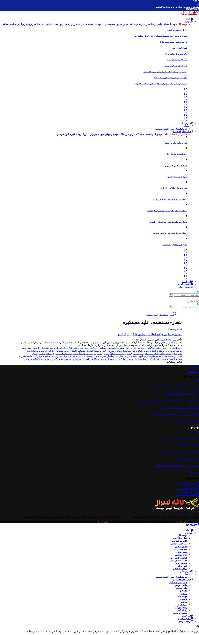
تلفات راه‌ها (56, 351)
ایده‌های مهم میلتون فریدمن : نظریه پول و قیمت (170, 199)
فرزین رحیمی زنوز (178, 557)
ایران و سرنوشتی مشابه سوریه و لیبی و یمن (117, 351)
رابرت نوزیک (181, 607)
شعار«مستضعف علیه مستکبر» (164, 356)
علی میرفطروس (179, 541)
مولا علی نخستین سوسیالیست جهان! (173, 42)
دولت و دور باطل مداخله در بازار (175, 54)
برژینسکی (92, 351)
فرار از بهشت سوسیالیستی (177, 30)
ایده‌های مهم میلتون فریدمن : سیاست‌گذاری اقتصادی (168, 222)
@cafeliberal (193, 371)
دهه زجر (134, 353)
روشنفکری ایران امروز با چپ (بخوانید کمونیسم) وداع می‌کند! (165, 72)
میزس (184, 593)
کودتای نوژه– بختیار (66, 359)
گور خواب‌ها (30, 359)
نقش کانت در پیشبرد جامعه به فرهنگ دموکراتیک (177, 466)
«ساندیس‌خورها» (138, 348)
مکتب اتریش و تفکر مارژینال (177, 154)
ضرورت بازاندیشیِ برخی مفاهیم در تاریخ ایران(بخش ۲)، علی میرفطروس (160, 36)
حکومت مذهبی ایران (147, 353)
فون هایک (182, 596)
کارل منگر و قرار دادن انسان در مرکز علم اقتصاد (178, 452)
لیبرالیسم (186, 281)
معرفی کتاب (184, 284)
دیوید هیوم (182, 604)
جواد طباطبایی (180, 538)
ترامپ (85, 351)
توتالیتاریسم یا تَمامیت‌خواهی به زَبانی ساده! (180, 438)
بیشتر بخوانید (33, 631)
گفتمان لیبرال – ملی (179, 48)
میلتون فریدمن (180, 613)
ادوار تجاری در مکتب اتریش (177, 177)
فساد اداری (96, 356)
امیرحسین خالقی (179, 543)
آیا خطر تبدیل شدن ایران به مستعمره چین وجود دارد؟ (175, 415)
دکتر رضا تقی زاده (121, 353)
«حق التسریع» (175, 348)
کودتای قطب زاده (84, 359)
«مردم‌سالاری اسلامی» (100, 348)
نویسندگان (182, 535)
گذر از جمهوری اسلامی (46, 359)
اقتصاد (187, 126)
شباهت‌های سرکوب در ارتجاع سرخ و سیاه (180, 408)
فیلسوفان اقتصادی (182, 131)
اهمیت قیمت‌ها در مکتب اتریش (176, 166)
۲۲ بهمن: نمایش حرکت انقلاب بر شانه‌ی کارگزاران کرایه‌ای (149, 334)
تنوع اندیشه (46, 351)
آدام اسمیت (181, 588)
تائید (41, 631)
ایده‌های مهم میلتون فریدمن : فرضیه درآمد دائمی (170, 233)
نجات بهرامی (181, 554)
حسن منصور (181, 546)
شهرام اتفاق (181, 566)
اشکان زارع (181, 563)
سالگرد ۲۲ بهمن (76, 353)
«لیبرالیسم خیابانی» (120, 348)
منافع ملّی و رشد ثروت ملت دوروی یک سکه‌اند (170, 78)
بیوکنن (184, 602)
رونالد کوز (182, 610)
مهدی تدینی (181, 552)
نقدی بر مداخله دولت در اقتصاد (176, 143)
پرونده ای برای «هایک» (189, 445)
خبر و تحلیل (185, 123)
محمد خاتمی (50, 356)
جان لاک (183, 590)
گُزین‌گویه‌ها (194, 366)
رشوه (86, 353)
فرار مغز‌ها (106, 356)
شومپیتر (183, 599)
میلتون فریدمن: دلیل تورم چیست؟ (175, 245)
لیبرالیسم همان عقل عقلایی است (185, 421)
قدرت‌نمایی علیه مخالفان (79, 356)
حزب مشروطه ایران (165, 353)
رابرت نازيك (194, 472)
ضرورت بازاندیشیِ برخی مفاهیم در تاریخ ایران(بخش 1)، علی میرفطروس (160, 84)
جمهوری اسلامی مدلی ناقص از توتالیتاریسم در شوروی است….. (171, 387)
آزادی (41, 348)
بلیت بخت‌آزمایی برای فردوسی (176, 66)
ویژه (187, 21)
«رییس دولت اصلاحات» (157, 348)
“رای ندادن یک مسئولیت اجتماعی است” (181, 394)
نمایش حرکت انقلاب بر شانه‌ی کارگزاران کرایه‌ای (145, 359)
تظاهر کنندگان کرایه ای (72, 351)
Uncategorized (175, 329)
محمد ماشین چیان (178, 560)
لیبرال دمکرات (62, 356)
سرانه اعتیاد (63, 353)
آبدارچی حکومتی (50, 348)
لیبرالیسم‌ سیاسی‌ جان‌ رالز (188, 459)
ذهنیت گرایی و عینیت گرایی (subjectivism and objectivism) (169, 401)
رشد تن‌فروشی (96, 353)
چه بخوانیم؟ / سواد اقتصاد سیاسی (171, 128)
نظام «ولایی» (38, 356)
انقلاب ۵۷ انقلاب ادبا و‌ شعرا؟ (177, 60)
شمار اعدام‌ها (117, 356)
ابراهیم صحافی (180, 568)
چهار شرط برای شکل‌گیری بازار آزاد (174, 188)
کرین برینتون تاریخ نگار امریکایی (108, 359)
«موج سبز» (83, 348)
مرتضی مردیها (180, 549)
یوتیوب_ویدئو (185, 287)
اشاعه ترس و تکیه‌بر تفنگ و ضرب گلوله (157, 351)
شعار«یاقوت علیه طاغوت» (137, 356)
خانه (188, 18)
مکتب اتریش (181, 585)
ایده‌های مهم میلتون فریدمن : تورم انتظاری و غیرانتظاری (167, 211)
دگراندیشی (107, 353)
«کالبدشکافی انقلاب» (68, 348)
